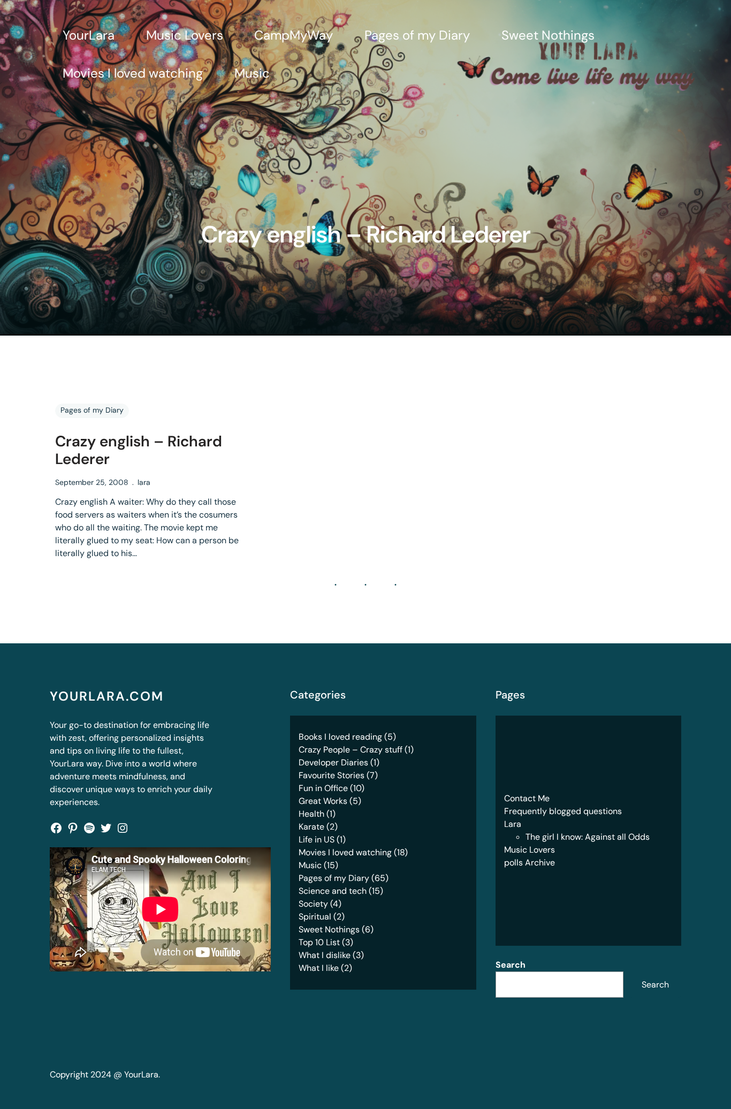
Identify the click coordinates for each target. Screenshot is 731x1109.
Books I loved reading (340, 736)
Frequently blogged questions (563, 811)
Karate (311, 826)
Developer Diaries (333, 762)
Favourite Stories (331, 775)
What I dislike (325, 955)
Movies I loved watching (345, 852)
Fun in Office (323, 788)
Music (310, 865)
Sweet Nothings (329, 929)
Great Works (323, 801)
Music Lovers (529, 849)
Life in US (316, 839)
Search (511, 964)
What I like (319, 968)
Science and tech (333, 891)
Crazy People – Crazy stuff (350, 749)
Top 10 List (319, 942)
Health (311, 813)
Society (313, 903)
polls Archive (529, 862)
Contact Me (527, 798)
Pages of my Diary (92, 410)
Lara (512, 824)
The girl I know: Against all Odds (588, 836)
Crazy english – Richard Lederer (138, 450)
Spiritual (315, 916)
